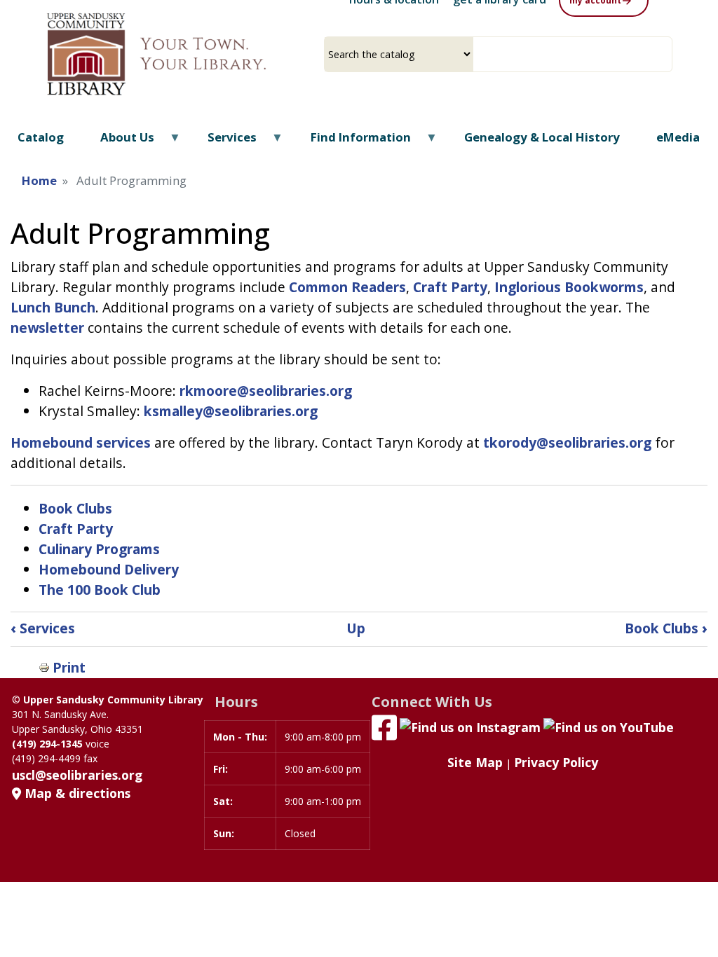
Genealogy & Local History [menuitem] (542, 137)
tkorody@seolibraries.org (567, 442)
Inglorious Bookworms (569, 286)
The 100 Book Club (100, 589)
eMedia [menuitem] (678, 137)
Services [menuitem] (223, 142)
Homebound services (81, 442)
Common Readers (347, 286)
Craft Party (450, 286)
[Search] (667, 54)
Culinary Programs (99, 548)
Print (69, 667)
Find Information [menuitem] (352, 142)
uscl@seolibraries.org (77, 774)
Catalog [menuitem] (41, 137)
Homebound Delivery (109, 569)
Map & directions (75, 793)
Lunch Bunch (53, 307)
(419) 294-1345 (47, 743)
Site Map (475, 762)
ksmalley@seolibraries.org (231, 410)
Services (43, 628)
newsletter (47, 327)
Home (39, 180)
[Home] (181, 53)
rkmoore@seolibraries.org (266, 390)
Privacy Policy (556, 762)
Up (355, 628)
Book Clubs (75, 508)
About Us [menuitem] (118, 142)
